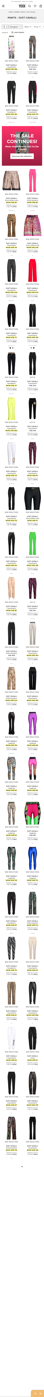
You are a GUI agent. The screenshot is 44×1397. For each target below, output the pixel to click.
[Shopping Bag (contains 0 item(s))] (40, 6)
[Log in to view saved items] (35, 6)
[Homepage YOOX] (22, 6)
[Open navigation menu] (3, 6)
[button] (22, 1166)
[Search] (29, 6)
